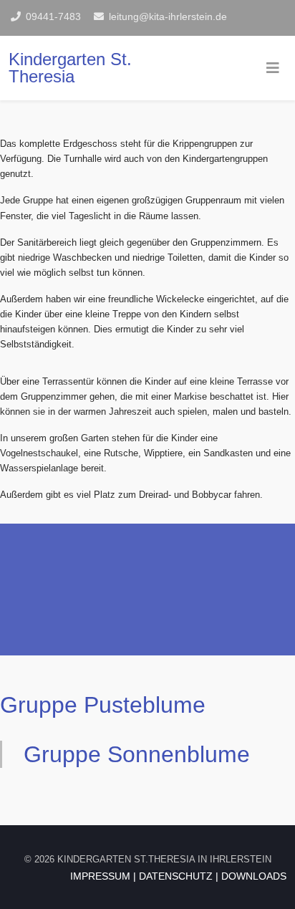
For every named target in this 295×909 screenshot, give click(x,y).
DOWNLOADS (253, 876)
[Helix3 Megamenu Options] (272, 68)
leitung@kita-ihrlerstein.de (168, 16)
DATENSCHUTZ (176, 876)
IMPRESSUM (100, 876)
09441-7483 (53, 16)
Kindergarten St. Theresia (70, 67)
